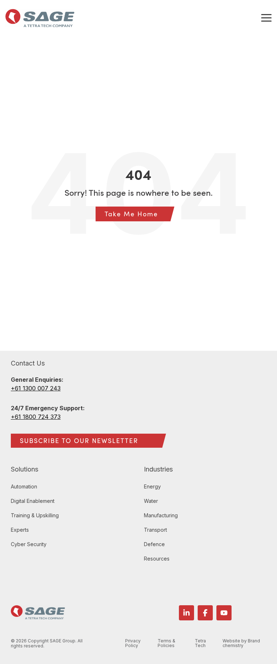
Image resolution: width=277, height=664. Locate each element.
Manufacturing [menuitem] (161, 515)
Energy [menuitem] (152, 486)
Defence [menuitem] (154, 544)
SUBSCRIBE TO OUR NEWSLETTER (79, 440)
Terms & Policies (166, 643)
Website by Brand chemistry (241, 643)
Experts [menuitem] (20, 530)
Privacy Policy (133, 643)
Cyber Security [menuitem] (29, 544)
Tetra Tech (200, 643)
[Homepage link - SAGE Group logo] (38, 615)
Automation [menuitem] (24, 486)
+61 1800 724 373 (36, 416)
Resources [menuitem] (157, 558)
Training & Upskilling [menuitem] (35, 515)
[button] (266, 17)
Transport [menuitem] (155, 530)
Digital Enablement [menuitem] (32, 501)
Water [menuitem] (151, 501)
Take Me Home (131, 213)
